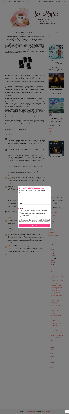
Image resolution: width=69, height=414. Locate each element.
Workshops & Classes (25, 215)
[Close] (50, 186)
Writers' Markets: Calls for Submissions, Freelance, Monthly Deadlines (34, 216)
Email (20, 192)
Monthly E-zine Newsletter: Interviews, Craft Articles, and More (33, 213)
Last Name (21, 203)
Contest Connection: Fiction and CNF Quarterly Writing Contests (33, 212)
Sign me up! (34, 225)
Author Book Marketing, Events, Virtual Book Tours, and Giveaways (34, 210)
